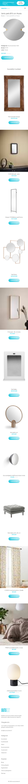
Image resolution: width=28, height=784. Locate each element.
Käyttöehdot (4, 768)
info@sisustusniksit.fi (6, 730)
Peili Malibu (14, 389)
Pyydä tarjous (21, 3)
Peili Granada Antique (14, 116)
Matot (2, 744)
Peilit (17, 45)
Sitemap (3, 773)
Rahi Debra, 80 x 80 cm (14, 533)
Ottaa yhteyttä (5, 765)
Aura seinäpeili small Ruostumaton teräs (14, 475)
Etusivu (3, 16)
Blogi (2, 762)
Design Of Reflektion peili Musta (14, 217)
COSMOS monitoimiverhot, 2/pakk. (14, 590)
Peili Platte (14, 274)
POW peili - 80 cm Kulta (14, 332)
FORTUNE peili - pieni (14, 174)
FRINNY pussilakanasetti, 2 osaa (14, 647)
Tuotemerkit (4, 750)
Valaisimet (3, 752)
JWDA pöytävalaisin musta (14, 691)
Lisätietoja (7, 57)
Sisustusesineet (12, 45)
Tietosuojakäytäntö (6, 770)
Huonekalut (4, 739)
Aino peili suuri (14, 432)
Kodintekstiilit (4, 741)
